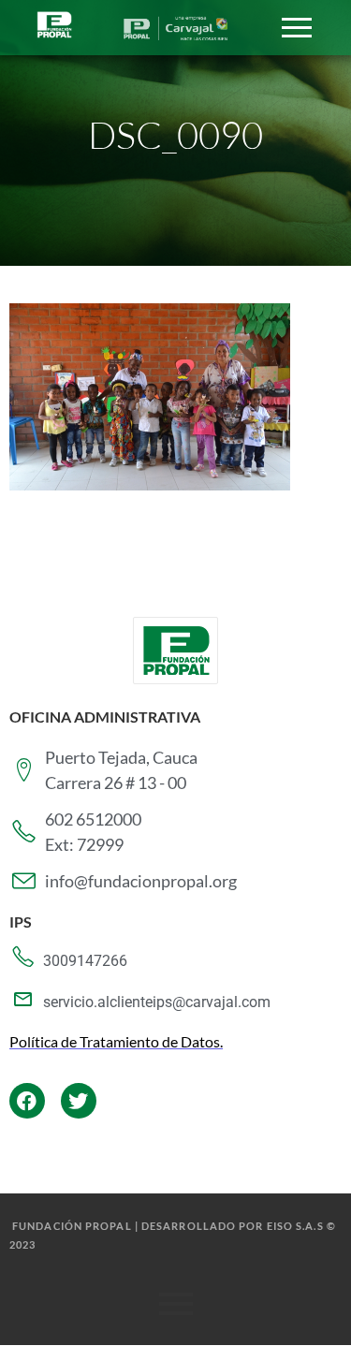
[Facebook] (27, 1101)
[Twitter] (78, 1101)
